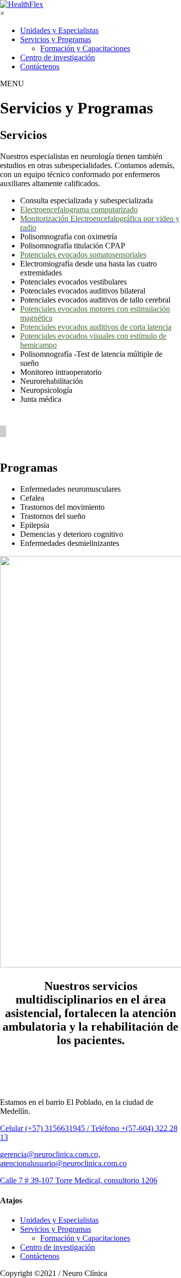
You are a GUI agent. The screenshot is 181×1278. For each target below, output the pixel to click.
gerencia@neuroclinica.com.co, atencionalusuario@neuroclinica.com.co (63, 1159)
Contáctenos (39, 66)
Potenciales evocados (83, 254)
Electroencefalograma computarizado (79, 209)
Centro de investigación (57, 57)
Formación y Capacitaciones (85, 48)
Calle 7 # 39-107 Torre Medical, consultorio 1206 (78, 1180)
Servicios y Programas (55, 39)
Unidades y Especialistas (59, 30)
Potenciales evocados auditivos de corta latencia (95, 327)
